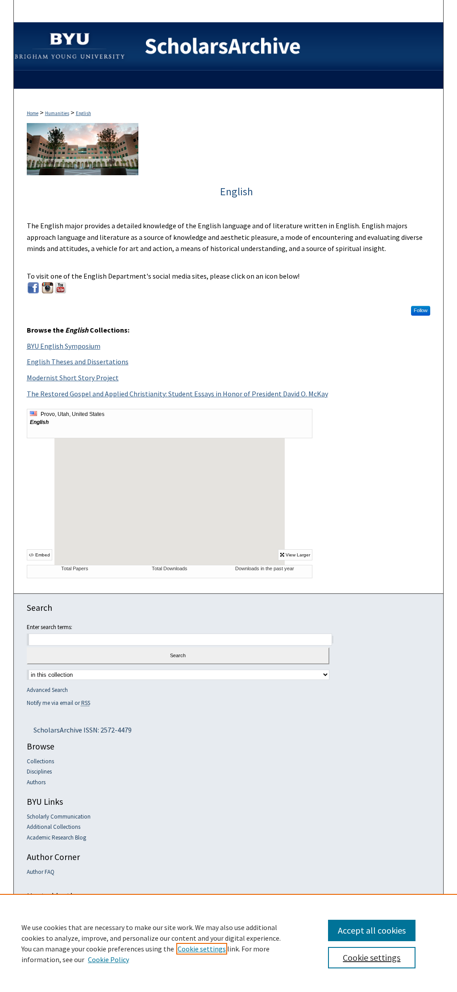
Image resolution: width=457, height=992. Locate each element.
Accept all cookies (372, 930)
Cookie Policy (108, 959)
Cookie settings (202, 948)
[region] (228, 943)
